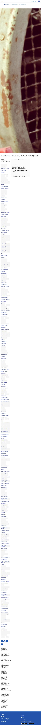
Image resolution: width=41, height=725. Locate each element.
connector (2, 195)
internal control (3, 453)
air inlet (2, 184)
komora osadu (3, 579)
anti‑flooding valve (4, 259)
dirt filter (2, 438)
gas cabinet (7, 299)
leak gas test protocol (4, 455)
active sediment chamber (5, 399)
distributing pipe (3, 212)
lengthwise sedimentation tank (5, 423)
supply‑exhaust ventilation (5, 471)
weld (2, 367)
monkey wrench (3, 312)
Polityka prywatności (4, 719)
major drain (3, 271)
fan (1, 253)
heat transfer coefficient (5, 501)
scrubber (5, 367)
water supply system (4, 179)
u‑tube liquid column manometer (4, 546)
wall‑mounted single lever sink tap (5, 244)
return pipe (3, 356)
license (8, 168)
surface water (3, 174)
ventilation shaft (3, 478)
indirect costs (3, 514)
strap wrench (3, 321)
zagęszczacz (3, 581)
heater (8, 369)
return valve (3, 230)
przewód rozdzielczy (4, 604)
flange (6, 325)
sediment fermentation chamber (4, 432)
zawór (2, 555)
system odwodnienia (4, 612)
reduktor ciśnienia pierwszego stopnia (4, 620)
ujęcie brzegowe (3, 590)
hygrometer (3, 532)
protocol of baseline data (5, 539)
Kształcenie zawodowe (15, 4)
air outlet (2, 188)
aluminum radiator (4, 485)
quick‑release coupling (4, 465)
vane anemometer (4, 548)
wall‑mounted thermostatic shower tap (5, 251)
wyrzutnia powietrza (4, 583)
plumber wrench (3, 316)
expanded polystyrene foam (4, 499)
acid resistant (3, 327)
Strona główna (7, 4)
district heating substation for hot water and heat (5, 335)
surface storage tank (4, 473)
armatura (2, 622)
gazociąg (7, 636)
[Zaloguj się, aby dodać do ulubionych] (7, 641)
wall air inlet (7, 393)
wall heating (3, 512)
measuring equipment (4, 218)
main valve (8, 310)
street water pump (4, 232)
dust (2, 170)
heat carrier (3, 339)
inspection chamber (4, 255)
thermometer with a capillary (4, 528)
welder (7, 323)
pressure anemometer (4, 575)
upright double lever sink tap (5, 239)
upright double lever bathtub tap (4, 236)
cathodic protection (4, 297)
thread (5, 170)
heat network (3, 347)
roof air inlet (3, 384)
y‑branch (2, 325)
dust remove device (4, 375)
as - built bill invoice (4, 518)
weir (7, 201)
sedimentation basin (4, 388)
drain (2, 267)
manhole (2, 203)
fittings (5, 267)
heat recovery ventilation (5, 530)
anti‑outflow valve (4, 436)
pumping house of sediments (4, 426)
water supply (3, 201)
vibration (2, 393)
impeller (7, 308)
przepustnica (7, 599)
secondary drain (3, 282)
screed (2, 483)
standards (2, 543)
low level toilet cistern (4, 269)
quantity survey (3, 516)
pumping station (3, 226)
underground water (4, 397)
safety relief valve (4, 467)
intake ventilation (4, 382)
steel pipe (4, 190)
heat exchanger (3, 343)
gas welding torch (4, 559)
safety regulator (3, 358)
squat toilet (3, 288)
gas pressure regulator (4, 451)
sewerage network (4, 284)
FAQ (31, 1)
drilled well (3, 415)
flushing (2, 564)
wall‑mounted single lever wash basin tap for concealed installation (5, 247)
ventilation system (4, 550)
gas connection (3, 301)
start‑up (2, 469)
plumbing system (3, 273)
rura (7, 174)
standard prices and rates (5, 523)
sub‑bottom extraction (4, 434)
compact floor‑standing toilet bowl (4, 265)
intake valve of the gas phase (4, 568)
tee (1, 190)
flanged (2, 214)
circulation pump (4, 331)
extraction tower (3, 417)
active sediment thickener (5, 401)
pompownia (3, 628)
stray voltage (3, 323)
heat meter (3, 345)
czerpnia (7, 581)
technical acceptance (4, 186)
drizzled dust (3, 373)
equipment (3, 199)
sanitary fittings (3, 280)
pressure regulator (4, 354)
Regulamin (2, 716)
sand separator (3, 395)
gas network (3, 303)
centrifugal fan (3, 369)
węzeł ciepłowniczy (4, 606)
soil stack (7, 286)
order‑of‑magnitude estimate (4, 573)
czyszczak (2, 599)
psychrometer (3, 577)
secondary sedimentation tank (5, 429)
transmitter (7, 543)
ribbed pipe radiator (4, 505)
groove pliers (3, 308)
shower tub (3, 286)
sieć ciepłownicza (4, 624)
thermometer (3, 168)
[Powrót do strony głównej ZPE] (2, 1)
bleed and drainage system (5, 295)
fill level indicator (3, 446)
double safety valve (4, 440)
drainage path (3, 413)
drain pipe (2, 257)
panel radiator (3, 503)
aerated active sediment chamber (5, 404)
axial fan (2, 371)
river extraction (3, 566)
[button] (33, 1)
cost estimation (3, 525)
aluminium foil (6, 483)
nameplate (2, 457)
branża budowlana (23, 4)
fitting (8, 212)
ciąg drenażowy (3, 610)
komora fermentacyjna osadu (4, 632)
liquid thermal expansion (5, 534)
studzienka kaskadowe (4, 597)
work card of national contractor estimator (4, 481)
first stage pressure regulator (4, 449)
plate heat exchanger (4, 352)
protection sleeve (4, 275)
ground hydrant (3, 216)
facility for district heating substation (5, 562)
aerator (2, 166)
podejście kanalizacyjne (4, 614)
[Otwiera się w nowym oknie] (24, 723)
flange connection (4, 337)
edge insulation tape (4, 496)
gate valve (6, 214)
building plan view (4, 487)
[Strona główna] (5, 714)
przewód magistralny (4, 588)
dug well (7, 415)
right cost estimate (4, 541)
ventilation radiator (4, 510)
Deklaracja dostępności (5, 718)
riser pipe (7, 230)
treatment (2, 172)
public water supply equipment (4, 224)
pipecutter (6, 188)
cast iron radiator (4, 489)
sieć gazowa (3, 636)
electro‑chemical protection (3, 442)
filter (5, 166)
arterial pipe (3, 210)
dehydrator (3, 299)
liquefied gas (3, 310)
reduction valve (3, 228)
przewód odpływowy (4, 608)
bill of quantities (3, 197)
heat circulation (3, 341)
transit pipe (3, 234)
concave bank (3, 411)
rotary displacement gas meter (5, 182)
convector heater (4, 494)
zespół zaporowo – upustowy (4, 595)
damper (6, 371)
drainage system (3, 205)
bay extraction (3, 409)
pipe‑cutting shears (4, 314)
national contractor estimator (4, 459)
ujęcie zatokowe (3, 592)
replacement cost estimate (5, 557)
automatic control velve (5, 329)
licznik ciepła (3, 626)
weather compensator (4, 365)
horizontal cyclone (4, 380)
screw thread (3, 386)
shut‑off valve (3, 360)
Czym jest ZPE (3, 721)
